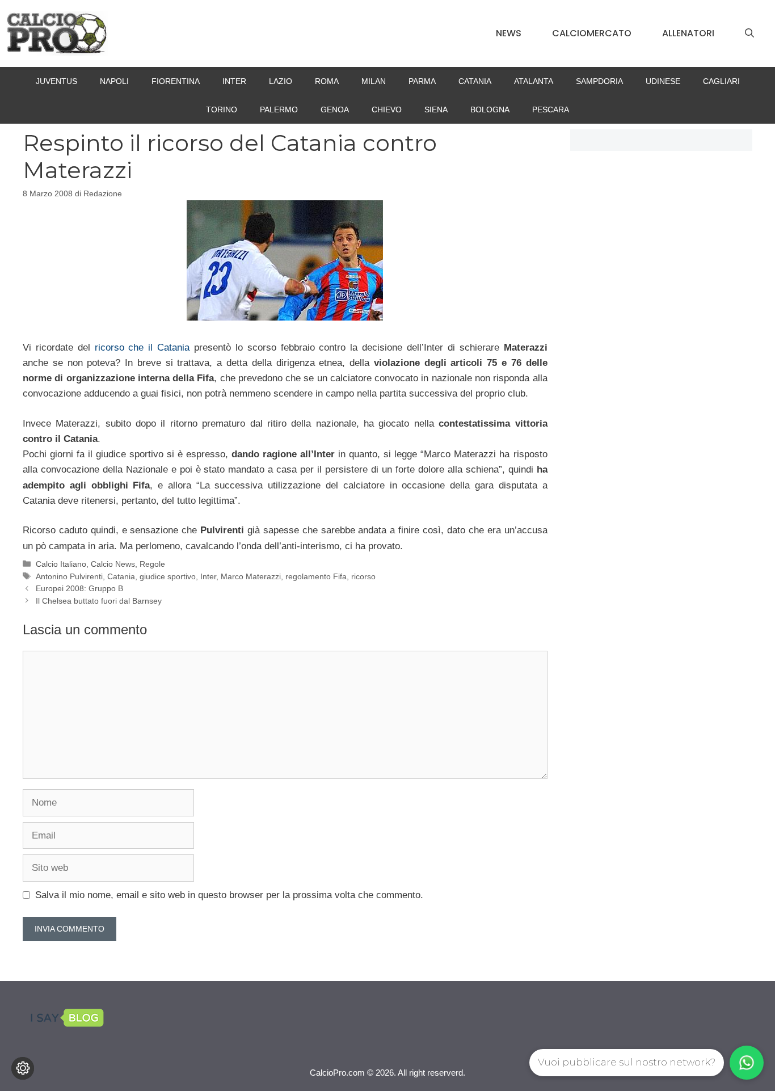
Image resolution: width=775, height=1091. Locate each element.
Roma (327, 81)
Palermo (279, 109)
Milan (373, 81)
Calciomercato (591, 33)
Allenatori (688, 33)
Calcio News (113, 563)
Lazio (280, 81)
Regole (152, 563)
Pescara (550, 109)
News (508, 33)
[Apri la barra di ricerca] (749, 33)
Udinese (663, 81)
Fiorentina (175, 81)
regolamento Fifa (316, 576)
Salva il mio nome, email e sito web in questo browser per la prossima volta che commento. (229, 895)
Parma (422, 81)
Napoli (114, 81)
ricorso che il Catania (144, 347)
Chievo (387, 109)
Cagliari (721, 81)
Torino (221, 109)
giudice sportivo (168, 576)
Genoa (335, 109)
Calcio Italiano (61, 563)
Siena (436, 109)
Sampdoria (599, 81)
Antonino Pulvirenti (69, 576)
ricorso (363, 576)
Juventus (56, 81)
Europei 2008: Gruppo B (79, 588)
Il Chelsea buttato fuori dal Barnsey (99, 600)
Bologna (489, 109)
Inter (234, 81)
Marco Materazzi (251, 576)
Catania (474, 81)
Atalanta (533, 81)
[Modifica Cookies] (22, 1068)
